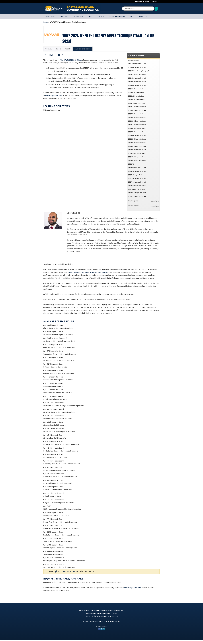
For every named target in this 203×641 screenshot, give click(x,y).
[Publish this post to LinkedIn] (104, 629)
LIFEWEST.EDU (143, 16)
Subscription (78, 16)
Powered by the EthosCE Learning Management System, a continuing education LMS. (150, 635)
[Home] (72, 8)
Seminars (63, 16)
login (56, 571)
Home (45, 22)
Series (90, 16)
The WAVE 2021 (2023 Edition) (71, 60)
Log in (154, 1)
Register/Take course (82, 49)
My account (50, 16)
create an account (69, 571)
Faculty (58, 49)
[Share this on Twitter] (101, 629)
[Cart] (159, 2)
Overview (48, 49)
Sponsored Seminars (117, 16)
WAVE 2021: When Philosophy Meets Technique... (68, 22)
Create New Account (141, 1)
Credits (68, 49)
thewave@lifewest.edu (53, 96)
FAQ (131, 16)
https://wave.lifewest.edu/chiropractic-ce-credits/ (88, 272)
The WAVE (101, 16)
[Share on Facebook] (99, 629)
